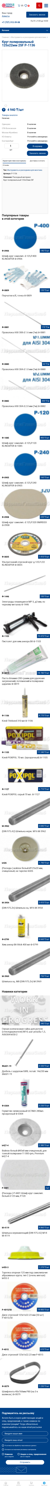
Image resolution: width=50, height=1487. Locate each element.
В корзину (37, 146)
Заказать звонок (37, 14)
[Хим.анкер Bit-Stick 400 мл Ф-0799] (25, 929)
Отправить (25, 1462)
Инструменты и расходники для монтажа (24, 170)
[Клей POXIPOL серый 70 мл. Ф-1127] (25, 779)
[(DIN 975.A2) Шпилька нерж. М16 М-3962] (25, 816)
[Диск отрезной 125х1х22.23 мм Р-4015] (25, 1339)
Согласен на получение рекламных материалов (20, 1449)
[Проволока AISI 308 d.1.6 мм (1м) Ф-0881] (25, 317)
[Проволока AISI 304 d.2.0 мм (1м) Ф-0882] (25, 391)
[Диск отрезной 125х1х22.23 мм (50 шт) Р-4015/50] (25, 1301)
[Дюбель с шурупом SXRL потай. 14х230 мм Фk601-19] (25, 1058)
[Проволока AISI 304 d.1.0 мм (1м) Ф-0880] (25, 354)
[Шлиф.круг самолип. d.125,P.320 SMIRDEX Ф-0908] (25, 509)
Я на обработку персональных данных (20, 1445)
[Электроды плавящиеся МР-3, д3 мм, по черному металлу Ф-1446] (25, 588)
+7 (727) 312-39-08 (11, 22)
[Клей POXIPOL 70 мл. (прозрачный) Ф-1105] (25, 742)
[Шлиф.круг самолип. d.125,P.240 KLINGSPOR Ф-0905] (25, 469)
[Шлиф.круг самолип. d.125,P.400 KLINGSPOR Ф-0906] (25, 242)
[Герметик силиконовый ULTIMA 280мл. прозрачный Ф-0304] (25, 1097)
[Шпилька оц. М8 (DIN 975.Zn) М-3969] (25, 966)
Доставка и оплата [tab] (37, 161)
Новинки (9, 1455)
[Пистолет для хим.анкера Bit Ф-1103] (25, 626)
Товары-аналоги (9, 115)
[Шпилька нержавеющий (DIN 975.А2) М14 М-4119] (25, 1219)
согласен (9, 1445)
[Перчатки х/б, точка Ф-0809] (25, 280)
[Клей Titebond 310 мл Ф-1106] (25, 705)
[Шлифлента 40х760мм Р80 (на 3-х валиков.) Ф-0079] (25, 1378)
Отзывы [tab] (6, 165)
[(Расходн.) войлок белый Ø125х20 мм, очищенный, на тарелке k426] (25, 854)
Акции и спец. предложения (33, 1455)
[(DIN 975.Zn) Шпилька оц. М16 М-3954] (25, 892)
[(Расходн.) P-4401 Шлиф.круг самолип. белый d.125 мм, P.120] (25, 1179)
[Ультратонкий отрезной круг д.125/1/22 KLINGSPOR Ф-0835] (25, 548)
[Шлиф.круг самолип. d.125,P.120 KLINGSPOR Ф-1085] (25, 429)
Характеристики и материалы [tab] (14, 161)
